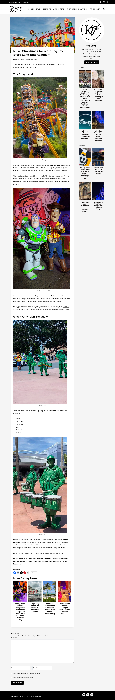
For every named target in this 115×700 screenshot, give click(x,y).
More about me (91, 62)
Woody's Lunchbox (19, 181)
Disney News (34, 9)
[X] (103, 2)
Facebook (16, 564)
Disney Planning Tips (53, 9)
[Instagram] (107, 2)
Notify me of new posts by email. (23, 677)
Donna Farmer (19, 59)
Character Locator (49, 553)
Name (13, 668)
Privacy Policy (36, 696)
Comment (14, 638)
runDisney (95, 9)
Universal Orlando (77, 9)
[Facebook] (100, 2)
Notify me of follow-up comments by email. (26, 673)
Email (35, 668)
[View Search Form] (104, 9)
